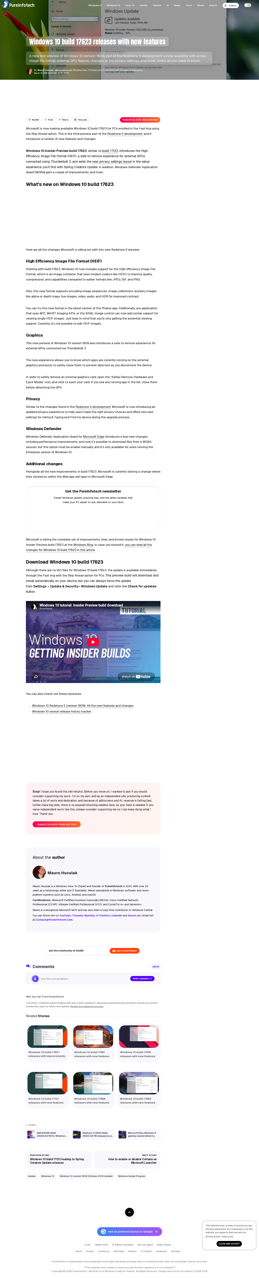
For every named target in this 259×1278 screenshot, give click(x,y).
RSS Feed (119, 1251)
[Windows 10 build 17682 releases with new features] (139, 1083)
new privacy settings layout (112, 161)
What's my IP (101, 1244)
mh (182, 1271)
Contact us (104, 1251)
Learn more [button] (227, 1236)
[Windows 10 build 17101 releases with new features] (47, 1083)
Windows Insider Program (131, 1176)
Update (32, 1176)
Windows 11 (94, 5)
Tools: (87, 1244)
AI (168, 5)
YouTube (175, 1251)
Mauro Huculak (46, 70)
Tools (189, 5)
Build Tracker (164, 1244)
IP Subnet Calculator (123, 1244)
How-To (130, 5)
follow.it (132, 1251)
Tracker (157, 5)
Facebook (161, 1251)
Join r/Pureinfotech (127, 950)
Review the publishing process (86, 1006)
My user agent (145, 1244)
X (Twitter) (146, 1251)
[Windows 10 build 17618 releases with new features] (139, 1036)
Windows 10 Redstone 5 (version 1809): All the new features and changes (83, 706)
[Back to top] (129, 1212)
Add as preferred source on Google (130, 1231)
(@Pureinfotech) (63, 70)
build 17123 (110, 151)
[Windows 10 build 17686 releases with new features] (93, 1083)
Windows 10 (113, 5)
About (200, 5)
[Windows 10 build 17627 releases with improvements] (47, 1036)
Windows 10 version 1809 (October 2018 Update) (86, 1176)
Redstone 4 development (93, 407)
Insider (143, 5)
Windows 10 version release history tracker (61, 711)
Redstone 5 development (125, 134)
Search (213, 5)
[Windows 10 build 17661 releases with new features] (93, 1036)
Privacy (90, 1251)
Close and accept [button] (229, 1243)
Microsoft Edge (93, 437)
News (177, 5)
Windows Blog (83, 545)
